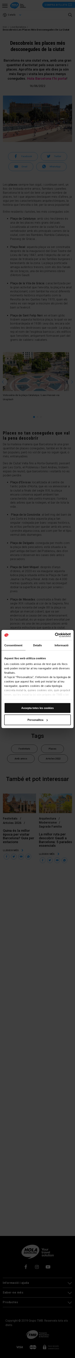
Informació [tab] (61, 645)
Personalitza (35, 719)
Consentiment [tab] (13, 645)
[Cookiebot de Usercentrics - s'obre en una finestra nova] (55, 635)
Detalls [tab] (37, 645)
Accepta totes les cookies (37, 707)
